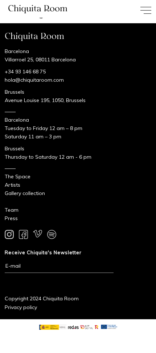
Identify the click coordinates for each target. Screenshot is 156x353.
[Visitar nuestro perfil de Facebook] (23, 236)
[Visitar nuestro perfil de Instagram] (9, 236)
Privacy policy (21, 307)
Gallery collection (25, 193)
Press (11, 218)
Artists (12, 185)
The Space (17, 176)
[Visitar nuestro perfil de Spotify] (51, 236)
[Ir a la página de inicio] (39, 9)
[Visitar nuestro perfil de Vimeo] (37, 236)
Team (12, 210)
